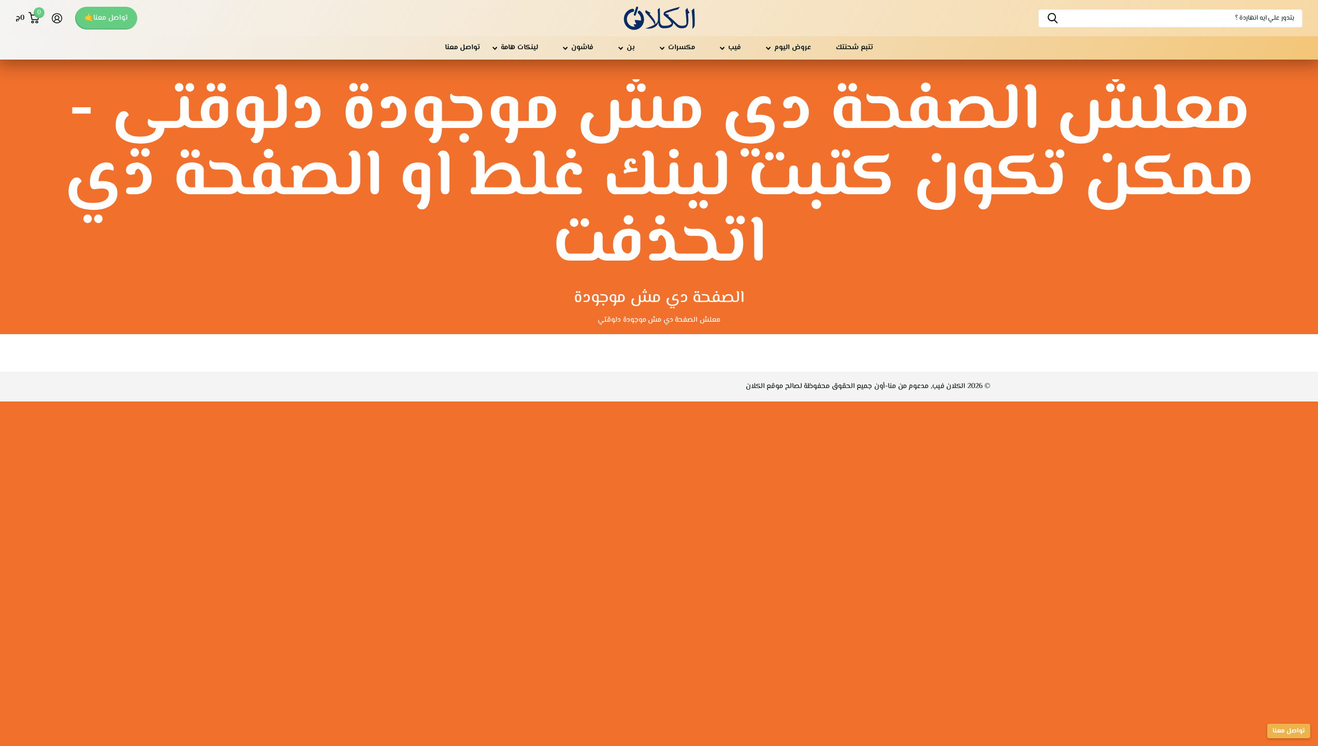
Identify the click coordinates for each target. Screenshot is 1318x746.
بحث (1052, 18)
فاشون (582, 47)
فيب (734, 47)
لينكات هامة (519, 47)
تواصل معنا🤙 (106, 18)
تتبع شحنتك (854, 47)
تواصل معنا (462, 47)
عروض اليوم (792, 47)
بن (631, 47)
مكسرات (681, 47)
